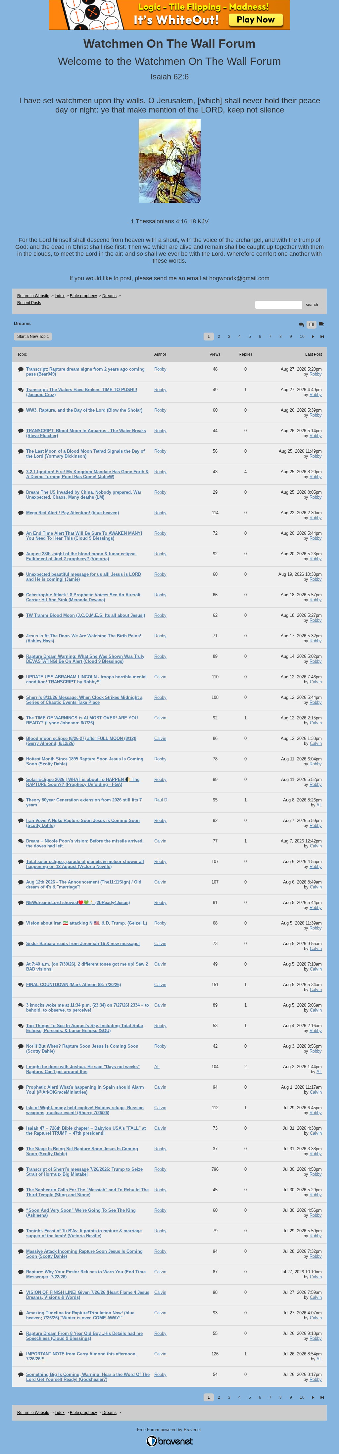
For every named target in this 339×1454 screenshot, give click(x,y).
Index (60, 296)
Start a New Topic (33, 336)
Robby (316, 374)
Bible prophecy (83, 296)
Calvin (316, 681)
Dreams (109, 296)
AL (319, 804)
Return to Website (33, 296)
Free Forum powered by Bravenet (169, 1429)
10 (302, 336)
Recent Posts (29, 302)
